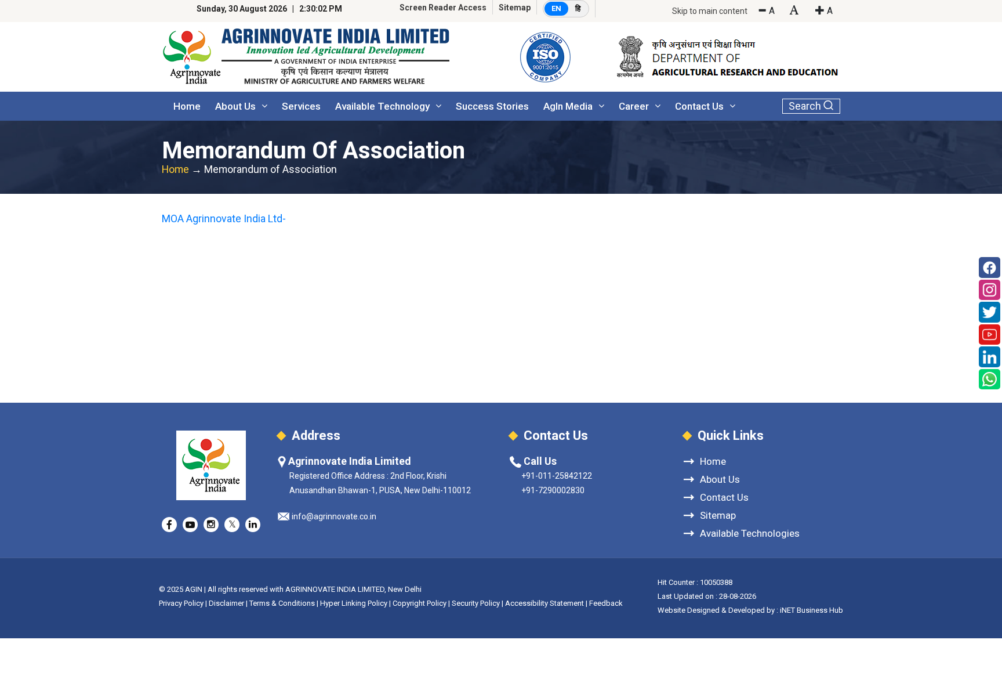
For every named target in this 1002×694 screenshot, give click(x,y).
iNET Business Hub (811, 610)
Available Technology (382, 106)
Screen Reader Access (443, 7)
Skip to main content (709, 11)
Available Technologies (750, 532)
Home (187, 106)
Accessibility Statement (544, 603)
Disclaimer (226, 603)
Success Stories (492, 106)
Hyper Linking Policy (353, 603)
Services (301, 106)
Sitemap (515, 7)
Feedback (606, 603)
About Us (235, 106)
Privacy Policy (181, 603)
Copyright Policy (420, 603)
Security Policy (476, 603)
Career (634, 106)
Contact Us (699, 106)
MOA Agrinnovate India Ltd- (224, 219)
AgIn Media (568, 106)
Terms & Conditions (282, 603)
